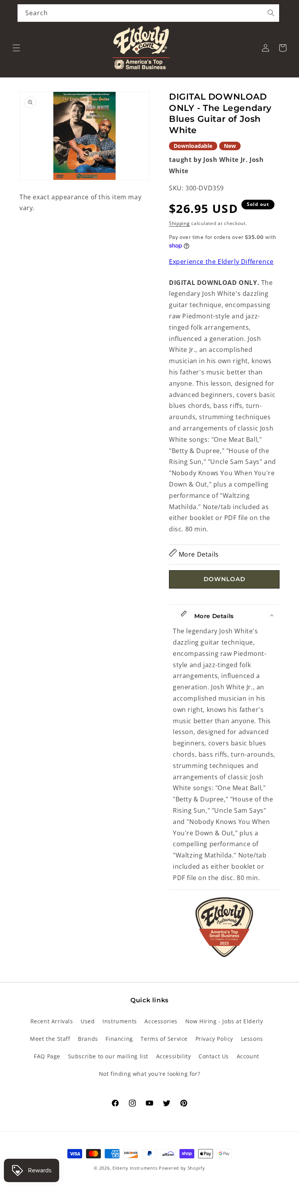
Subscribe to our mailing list (108, 1056)
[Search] (271, 12)
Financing (119, 1038)
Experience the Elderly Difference (221, 261)
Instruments (119, 1021)
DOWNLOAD (224, 579)
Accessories (161, 1021)
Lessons (252, 1038)
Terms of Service (164, 1038)
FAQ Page (47, 1056)
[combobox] (148, 13)
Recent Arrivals (51, 1021)
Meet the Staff (50, 1038)
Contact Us (214, 1056)
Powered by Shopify (182, 1168)
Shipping (179, 223)
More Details (198, 554)
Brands (88, 1038)
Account (248, 1056)
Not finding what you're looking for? (150, 1073)
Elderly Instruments (135, 1168)
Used (88, 1021)
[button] (16, 47)
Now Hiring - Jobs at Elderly (224, 1021)
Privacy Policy (214, 1038)
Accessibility (173, 1056)
